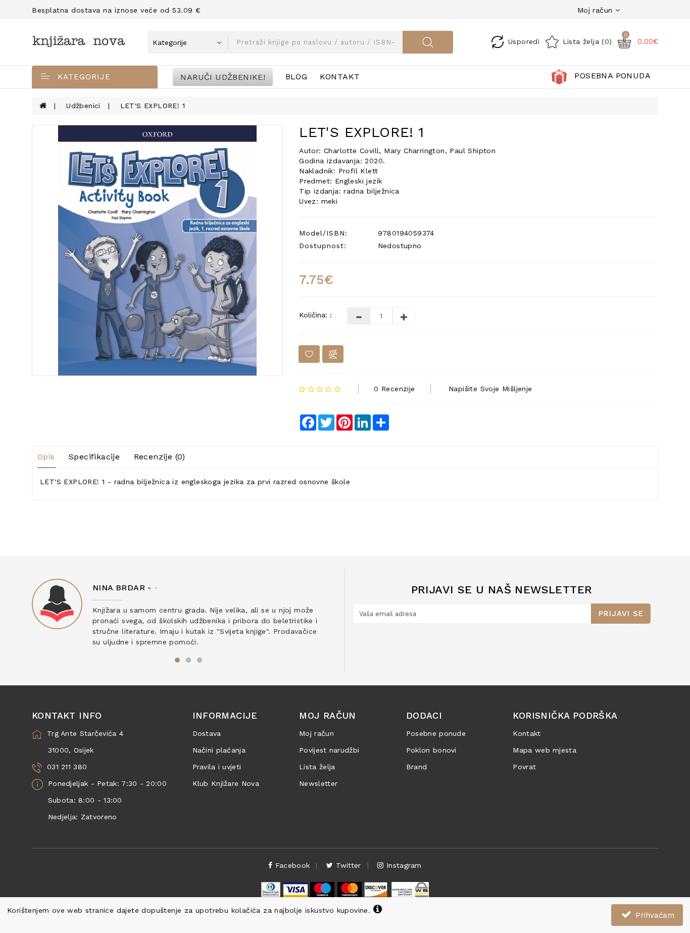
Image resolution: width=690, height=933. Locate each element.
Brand (416, 767)
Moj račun (316, 733)
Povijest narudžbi (329, 750)
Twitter (347, 865)
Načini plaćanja (219, 750)
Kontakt (340, 76)
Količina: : (315, 315)
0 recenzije (394, 389)
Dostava (206, 733)
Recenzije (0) (159, 456)
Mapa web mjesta (544, 750)
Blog (296, 76)
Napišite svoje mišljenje (490, 389)
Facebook (291, 865)
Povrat (524, 767)
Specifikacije (94, 456)
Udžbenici (83, 106)
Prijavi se (621, 613)
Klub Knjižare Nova (225, 783)
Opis (46, 456)
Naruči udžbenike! (222, 76)
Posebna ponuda (612, 75)
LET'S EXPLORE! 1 (152, 106)
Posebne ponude (436, 733)
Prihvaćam (653, 915)
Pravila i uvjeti (216, 767)
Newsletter (318, 783)
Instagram (402, 865)
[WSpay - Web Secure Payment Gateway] (409, 889)
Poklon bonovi (431, 750)
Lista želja (317, 767)
